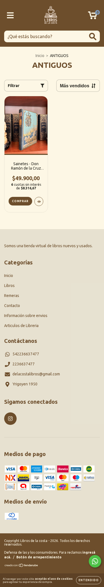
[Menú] (10, 15)
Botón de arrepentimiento (39, 557)
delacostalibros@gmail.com (36, 374)
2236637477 (23, 364)
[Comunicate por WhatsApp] (95, 561)
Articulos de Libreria (21, 325)
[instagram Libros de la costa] (10, 418)
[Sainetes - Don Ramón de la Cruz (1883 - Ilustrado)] (39, 201)
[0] (92, 17)
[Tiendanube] (21, 566)
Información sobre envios (25, 315)
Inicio (39, 55)
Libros (9, 285)
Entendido (88, 580)
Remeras (11, 295)
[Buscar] (92, 36)
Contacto (12, 305)
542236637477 (25, 354)
